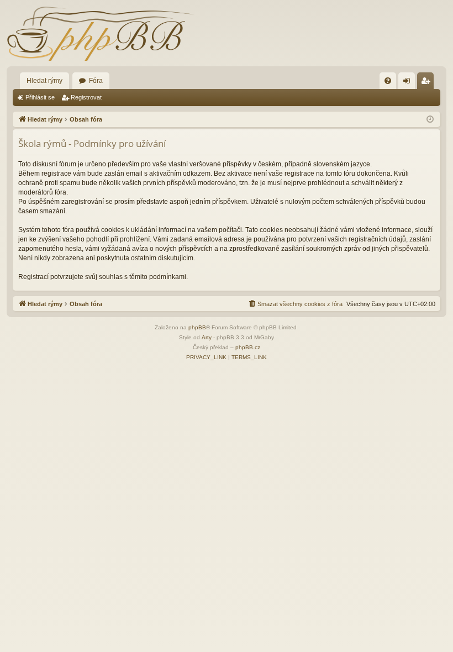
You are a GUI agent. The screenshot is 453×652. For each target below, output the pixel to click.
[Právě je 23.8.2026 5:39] (430, 119)
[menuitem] (388, 80)
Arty (207, 337)
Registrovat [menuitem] (428, 83)
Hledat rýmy (44, 81)
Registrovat (86, 97)
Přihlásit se (40, 97)
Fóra (96, 81)
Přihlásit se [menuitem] (409, 83)
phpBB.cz (247, 347)
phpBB (197, 327)
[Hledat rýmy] (100, 33)
